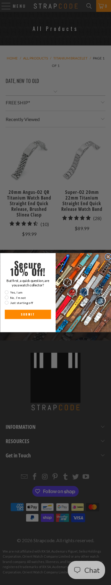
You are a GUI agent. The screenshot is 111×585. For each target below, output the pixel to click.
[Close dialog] (108, 257)
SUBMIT (28, 314)
